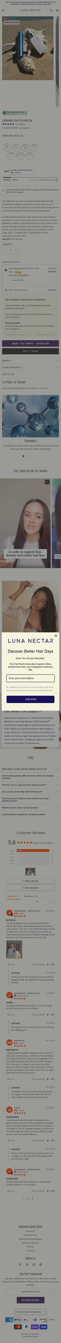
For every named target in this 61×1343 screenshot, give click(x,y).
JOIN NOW (30, 699)
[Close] (55, 635)
